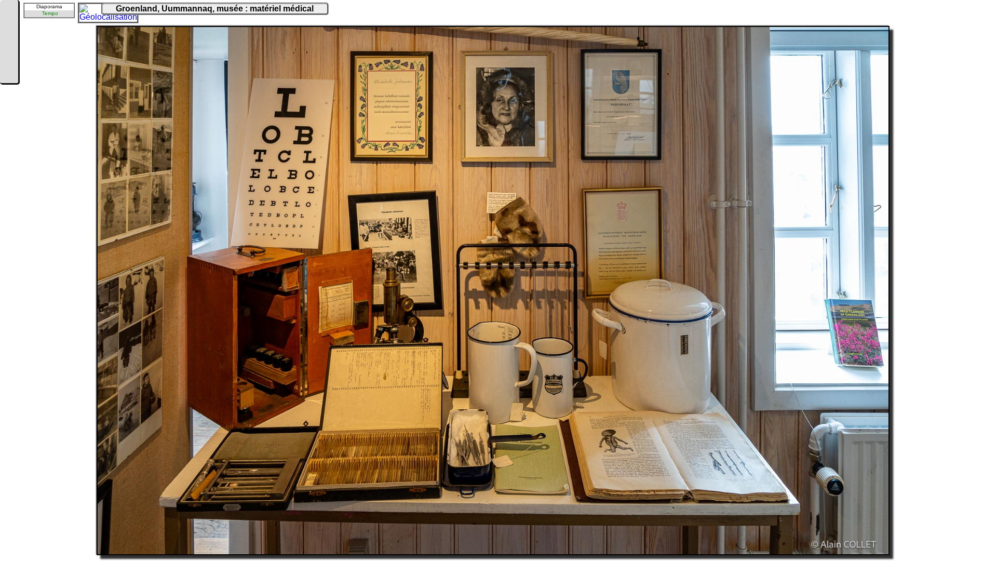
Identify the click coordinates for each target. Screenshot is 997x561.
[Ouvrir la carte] (86, 11)
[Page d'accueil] (9, 11)
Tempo (50, 13)
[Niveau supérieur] (9, 42)
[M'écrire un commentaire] (9, 74)
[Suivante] (9, 58)
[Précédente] (9, 27)
